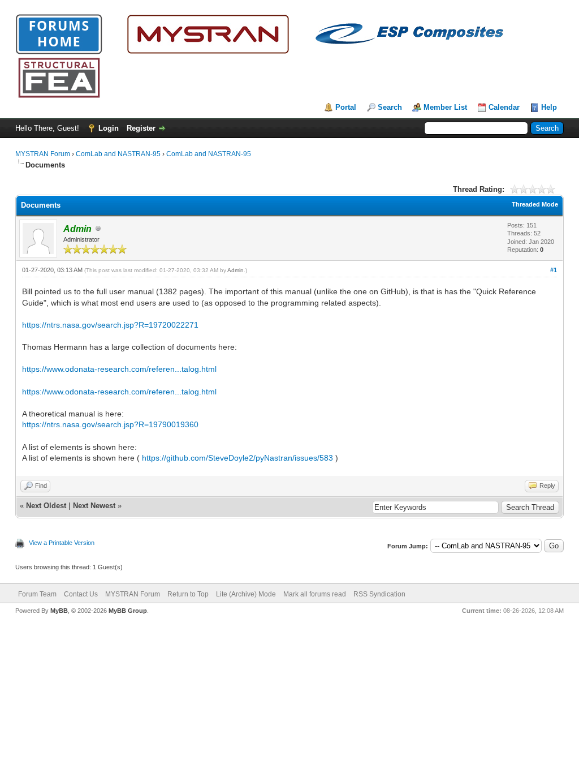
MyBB (59, 610)
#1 (553, 270)
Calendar (504, 107)
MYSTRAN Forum (42, 154)
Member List (445, 107)
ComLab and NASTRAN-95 (118, 154)
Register (141, 128)
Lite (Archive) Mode (246, 594)
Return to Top (188, 594)
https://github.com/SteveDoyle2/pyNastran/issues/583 (237, 457)
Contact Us (81, 594)
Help (549, 107)
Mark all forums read (314, 594)
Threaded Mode (535, 204)
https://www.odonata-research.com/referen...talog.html (119, 368)
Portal (345, 107)
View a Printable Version (61, 542)
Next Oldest (46, 505)
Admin (235, 270)
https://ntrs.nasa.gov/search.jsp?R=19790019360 (110, 424)
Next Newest (94, 505)
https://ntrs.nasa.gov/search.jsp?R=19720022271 (110, 324)
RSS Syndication (379, 594)
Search (390, 107)
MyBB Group (128, 610)
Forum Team (37, 594)
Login (108, 128)
